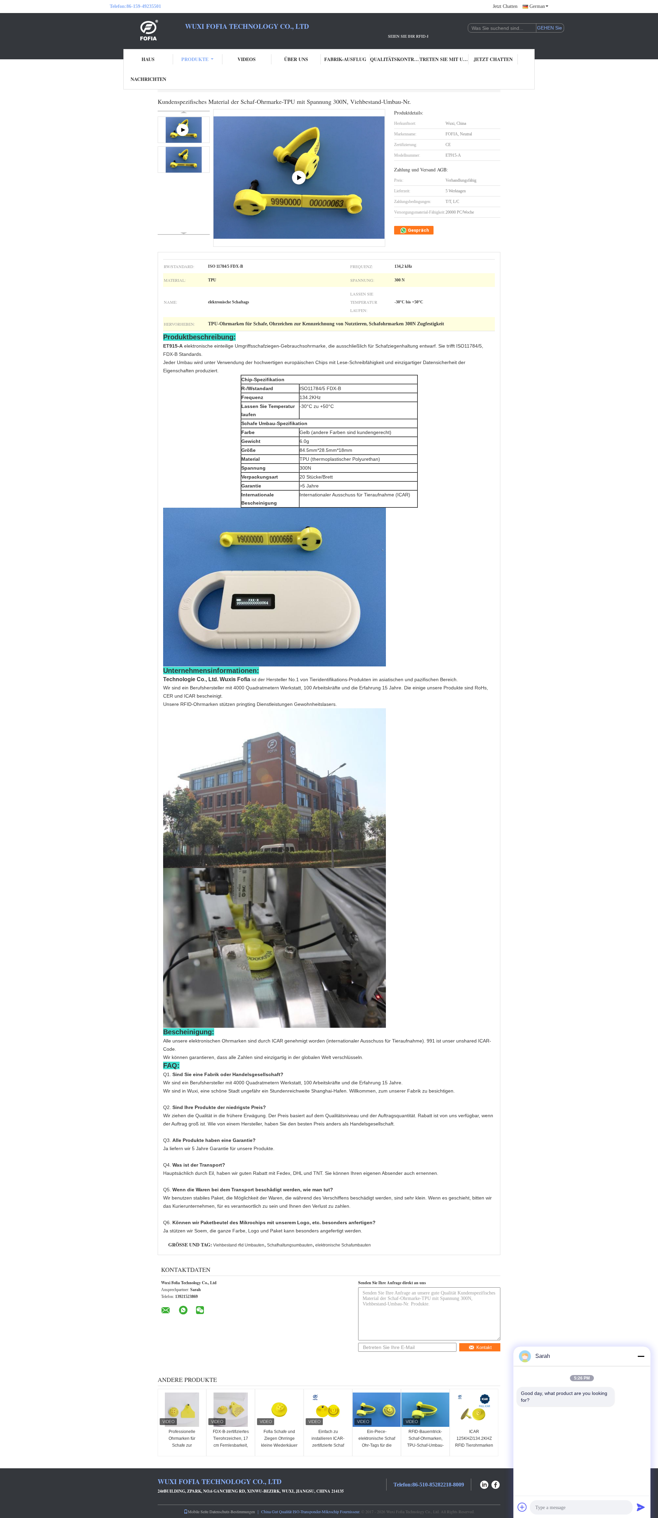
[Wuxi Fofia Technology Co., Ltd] (147, 30)
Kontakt (484, 1347)
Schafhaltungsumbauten (290, 1245)
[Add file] (522, 1507)
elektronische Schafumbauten (343, 1245)
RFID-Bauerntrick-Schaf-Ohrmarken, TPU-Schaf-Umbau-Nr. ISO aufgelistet (425, 1442)
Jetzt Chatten (505, 6)
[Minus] (641, 1356)
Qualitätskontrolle (394, 59)
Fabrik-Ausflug (345, 59)
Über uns (296, 59)
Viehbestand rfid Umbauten (238, 1245)
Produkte (194, 59)
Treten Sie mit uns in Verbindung (444, 59)
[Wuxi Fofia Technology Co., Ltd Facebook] (495, 1484)
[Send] (640, 1507)
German (537, 6)
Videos (246, 59)
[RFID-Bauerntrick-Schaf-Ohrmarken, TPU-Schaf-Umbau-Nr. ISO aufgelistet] (425, 1410)
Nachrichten (148, 79)
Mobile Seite (198, 1511)
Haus (148, 59)
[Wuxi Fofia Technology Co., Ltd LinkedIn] (484, 1484)
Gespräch (418, 230)
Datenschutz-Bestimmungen (232, 1511)
